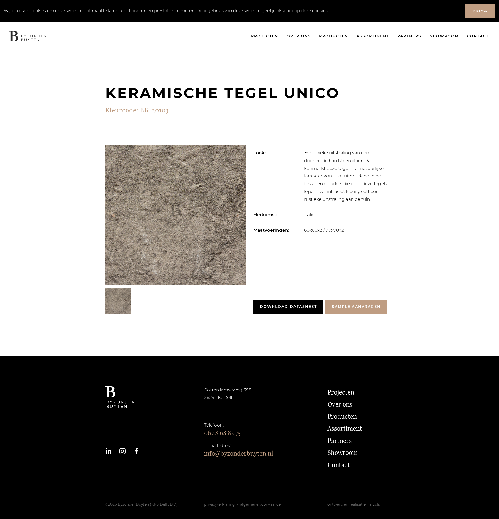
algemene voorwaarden (261, 504)
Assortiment (373, 36)
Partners (409, 36)
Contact (478, 36)
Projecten (264, 36)
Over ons (299, 36)
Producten (333, 36)
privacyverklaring (219, 504)
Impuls (373, 504)
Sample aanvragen (356, 306)
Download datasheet (288, 306)
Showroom (444, 36)
